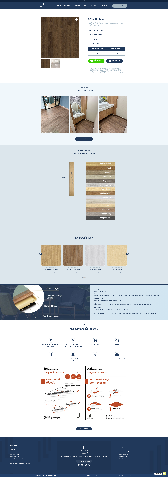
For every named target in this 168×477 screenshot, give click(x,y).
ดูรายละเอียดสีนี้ (56, 273)
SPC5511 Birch (78, 269)
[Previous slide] (40, 254)
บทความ (112, 475)
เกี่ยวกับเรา (121, 475)
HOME (59, 5)
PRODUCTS (67, 5)
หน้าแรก (88, 475)
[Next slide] (127, 254)
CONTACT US (103, 5)
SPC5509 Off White (56, 269)
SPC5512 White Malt (100, 269)
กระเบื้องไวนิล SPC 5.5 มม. (56, 267)
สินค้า (96, 475)
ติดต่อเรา (130, 475)
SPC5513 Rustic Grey (122, 269)
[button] (76, 19)
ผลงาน (104, 475)
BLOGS (85, 5)
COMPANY (93, 5)
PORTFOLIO (77, 5)
